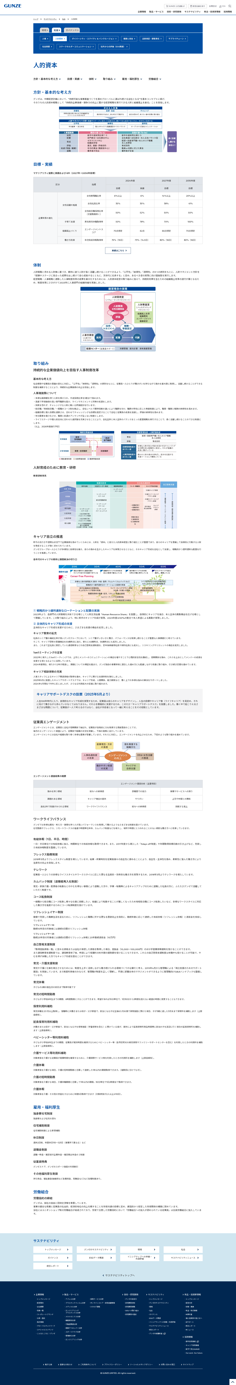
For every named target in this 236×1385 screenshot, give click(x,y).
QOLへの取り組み (132, 1311)
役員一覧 (40, 1311)
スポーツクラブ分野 (73, 1332)
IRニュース (190, 1330)
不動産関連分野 (71, 1324)
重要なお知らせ (66, 1364)
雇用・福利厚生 (130, 79)
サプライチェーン (176, 38)
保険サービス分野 (96, 1299)
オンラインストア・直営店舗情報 (102, 1303)
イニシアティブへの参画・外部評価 (162, 1322)
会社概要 (40, 1307)
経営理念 (40, 1303)
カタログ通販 (95, 1307)
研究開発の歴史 (131, 1314)
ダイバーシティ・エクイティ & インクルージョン (93, 38)
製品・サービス (71, 1294)
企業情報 (40, 1294)
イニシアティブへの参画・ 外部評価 (140, 1257)
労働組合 (153, 79)
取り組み (108, 79)
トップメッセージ (53, 1249)
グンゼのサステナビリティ (96, 1249)
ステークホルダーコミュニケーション (75, 46)
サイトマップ (188, 1364)
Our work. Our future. (194, 1353)
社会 (63, 19)
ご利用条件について (88, 1364)
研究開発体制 (130, 1303)
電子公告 (48, 1364)
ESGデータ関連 (96, 1257)
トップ (35, 19)
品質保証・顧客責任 (150, 38)
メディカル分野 (71, 1307)
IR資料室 (189, 1314)
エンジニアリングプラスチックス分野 (73, 1312)
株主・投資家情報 (193, 1294)
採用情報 (189, 1337)
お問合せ (213, 6)
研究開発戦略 (130, 1307)
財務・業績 (190, 1307)
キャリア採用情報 (192, 1345)
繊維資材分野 (70, 1320)
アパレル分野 (70, 1299)
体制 (91, 79)
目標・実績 (73, 79)
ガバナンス (71, 30)
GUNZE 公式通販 (176, 6)
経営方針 (189, 1303)
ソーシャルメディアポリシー (141, 1364)
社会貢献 (46, 46)
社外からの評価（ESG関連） (113, 46)
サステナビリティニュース (183, 1257)
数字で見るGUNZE (193, 1349)
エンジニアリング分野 (74, 1340)
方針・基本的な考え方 (45, 79)
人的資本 (59, 38)
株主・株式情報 (191, 1311)
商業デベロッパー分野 (74, 1328)
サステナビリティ (50, 19)
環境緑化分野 (70, 1336)
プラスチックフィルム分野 (75, 1303)
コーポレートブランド (45, 1314)
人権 (44, 38)
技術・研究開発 (131, 1294)
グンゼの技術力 (131, 1299)
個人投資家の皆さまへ (194, 1318)
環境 (44, 30)
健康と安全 (128, 38)
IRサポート (190, 1322)
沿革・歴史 (41, 1318)
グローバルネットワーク (46, 1326)
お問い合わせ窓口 (168, 1364)
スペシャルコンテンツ (45, 1330)
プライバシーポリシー (113, 1364)
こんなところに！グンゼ (46, 1333)
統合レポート (53, 1266)
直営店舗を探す (199, 6)
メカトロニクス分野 (73, 1317)
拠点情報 (40, 1322)
